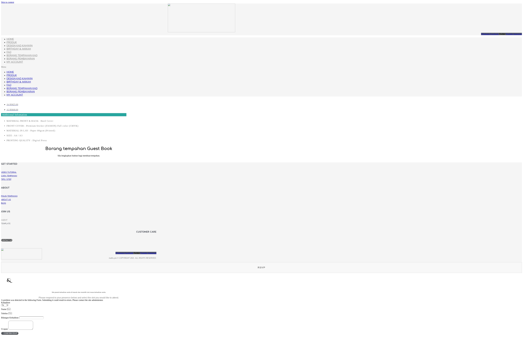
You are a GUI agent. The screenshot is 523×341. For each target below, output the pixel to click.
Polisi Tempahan (9, 196)
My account (15, 62)
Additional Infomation (14, 114)
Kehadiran (5, 302)
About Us (6, 199)
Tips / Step (6, 179)
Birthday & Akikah (19, 49)
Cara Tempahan (9, 176)
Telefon (4, 313)
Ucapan (4, 329)
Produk (12, 42)
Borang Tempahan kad (22, 55)
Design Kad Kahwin (20, 45)
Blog (3, 203)
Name (4, 309)
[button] (261, 67)
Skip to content (7, 2)
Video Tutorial (8, 172)
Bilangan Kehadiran (10, 317)
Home (10, 39)
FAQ (9, 52)
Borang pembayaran (21, 58)
